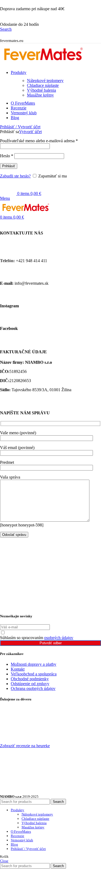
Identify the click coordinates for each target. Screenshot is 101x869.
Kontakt (18, 669)
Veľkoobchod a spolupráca (34, 674)
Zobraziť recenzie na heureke (25, 745)
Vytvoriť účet (30, 131)
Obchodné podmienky (30, 678)
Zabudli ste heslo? (15, 176)
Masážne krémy (40, 95)
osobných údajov (58, 637)
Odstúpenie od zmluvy (30, 683)
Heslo (6, 156)
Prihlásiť (8, 166)
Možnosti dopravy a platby (33, 664)
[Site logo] (43, 63)
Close (4, 861)
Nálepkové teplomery (45, 80)
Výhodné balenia (41, 90)
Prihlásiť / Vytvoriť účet (28, 849)
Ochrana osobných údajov (33, 688)
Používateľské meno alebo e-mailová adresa (39, 140)
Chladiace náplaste (43, 85)
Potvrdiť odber (51, 643)
